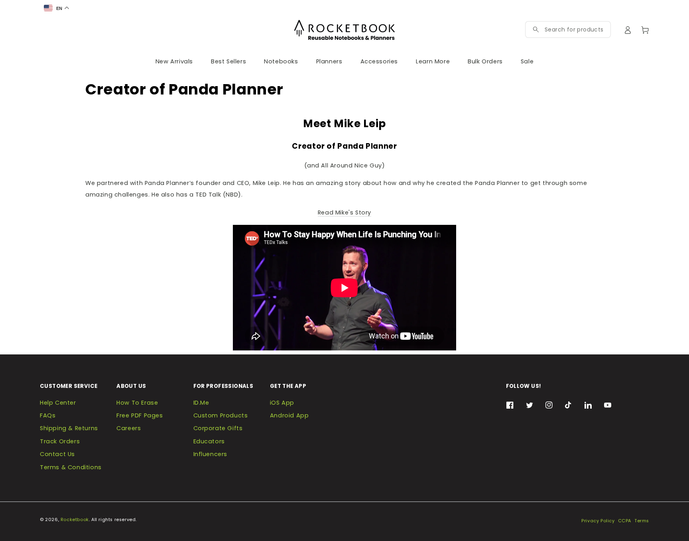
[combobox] (574, 29)
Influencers (210, 454)
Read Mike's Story (344, 212)
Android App (289, 415)
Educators (209, 441)
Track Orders (60, 441)
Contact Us (57, 454)
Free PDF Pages (139, 415)
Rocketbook (75, 520)
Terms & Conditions (71, 467)
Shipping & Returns (69, 428)
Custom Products (220, 415)
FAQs (47, 415)
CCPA (624, 521)
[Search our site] (536, 29)
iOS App (282, 403)
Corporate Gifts (218, 428)
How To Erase (137, 403)
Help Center (58, 403)
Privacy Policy (597, 521)
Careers (128, 428)
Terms (641, 521)
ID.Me (201, 403)
